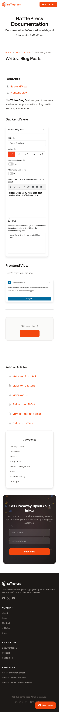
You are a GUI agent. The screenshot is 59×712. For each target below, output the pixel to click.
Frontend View (18, 92)
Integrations (15, 461)
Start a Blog (7, 657)
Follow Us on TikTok (24, 404)
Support (6, 652)
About (5, 613)
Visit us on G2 (20, 394)
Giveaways (15, 451)
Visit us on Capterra (24, 385)
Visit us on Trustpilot (24, 376)
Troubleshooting (17, 476)
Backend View (18, 86)
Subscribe (29, 551)
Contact (6, 623)
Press (4, 618)
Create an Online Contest (13, 672)
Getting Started (17, 446)
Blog (4, 633)
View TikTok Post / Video (27, 413)
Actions (13, 456)
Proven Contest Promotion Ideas (17, 682)
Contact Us (29, 333)
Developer (14, 481)
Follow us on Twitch (24, 423)
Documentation (9, 648)
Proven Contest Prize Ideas (14, 677)
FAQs (12, 471)
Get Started (48, 4)
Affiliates (6, 628)
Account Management (20, 466)
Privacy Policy (20, 702)
